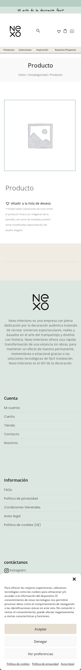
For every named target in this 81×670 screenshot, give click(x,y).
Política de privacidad (45, 664)
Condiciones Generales (22, 507)
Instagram (18, 570)
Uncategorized (37, 75)
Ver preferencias (40, 654)
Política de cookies (18, 664)
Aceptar (41, 629)
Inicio (22, 75)
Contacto (11, 434)
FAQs (8, 489)
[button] (74, 579)
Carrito (9, 416)
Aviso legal (67, 664)
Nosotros (11, 443)
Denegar (40, 641)
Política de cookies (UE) (22, 525)
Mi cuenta (12, 408)
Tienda (9, 425)
